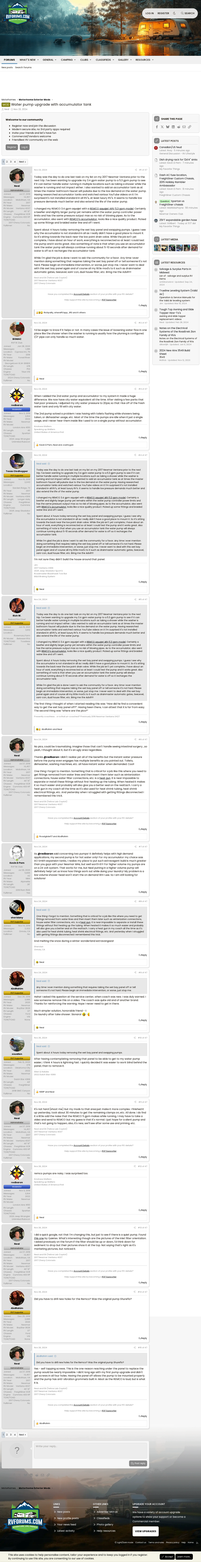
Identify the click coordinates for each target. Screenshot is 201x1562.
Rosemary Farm (22, 635)
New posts (7, 67)
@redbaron (51, 757)
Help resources (106, 1531)
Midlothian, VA (23, 199)
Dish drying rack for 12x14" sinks (178, 159)
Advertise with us (107, 1512)
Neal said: (41, 463)
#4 (140, 455)
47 (146, 169)
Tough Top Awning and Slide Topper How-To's (176, 311)
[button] (38, 60)
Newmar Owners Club (171, 213)
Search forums (23, 67)
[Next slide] (193, 247)
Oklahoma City (22, 1067)
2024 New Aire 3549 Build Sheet (174, 352)
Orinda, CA (24, 931)
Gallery (123, 60)
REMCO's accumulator (83, 219)
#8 (140, 901)
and (52, 729)
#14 (140, 1291)
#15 (140, 1347)
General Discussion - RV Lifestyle (177, 153)
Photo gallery (105, 1524)
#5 (140, 599)
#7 (140, 846)
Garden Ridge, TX (21, 487)
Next (21, 161)
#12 (140, 1166)
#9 (140, 972)
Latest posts (170, 141)
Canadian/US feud (170, 147)
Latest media (169, 239)
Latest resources (173, 262)
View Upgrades (145, 1531)
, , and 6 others (65, 312)
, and (56, 445)
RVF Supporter (109, 299)
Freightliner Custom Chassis (174, 195)
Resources (143, 60)
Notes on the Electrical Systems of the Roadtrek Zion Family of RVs (177, 331)
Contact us (140, 1542)
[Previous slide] (158, 247)
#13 (140, 1227)
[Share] (136, 170)
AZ (28, 875)
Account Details (82, 294)
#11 (140, 1102)
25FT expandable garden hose (178, 220)
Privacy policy (172, 1542)
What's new (27, 60)
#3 (140, 388)
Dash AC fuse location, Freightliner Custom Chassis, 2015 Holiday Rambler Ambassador (176, 180)
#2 (140, 322)
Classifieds (103, 60)
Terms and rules (156, 1542)
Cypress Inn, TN (22, 351)
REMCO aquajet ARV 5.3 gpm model (111, 208)
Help (184, 1542)
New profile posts (68, 1518)
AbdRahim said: (44, 1356)
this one (39, 1238)
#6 (140, 739)
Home (190, 1542)
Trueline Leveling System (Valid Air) (178, 292)
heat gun (104, 778)
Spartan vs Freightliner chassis (171, 202)
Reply (144, 305)
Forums (9, 60)
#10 (140, 1037)
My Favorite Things (169, 169)
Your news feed (66, 1524)
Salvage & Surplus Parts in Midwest (175, 270)
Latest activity (66, 1531)
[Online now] (17, 859)
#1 (140, 169)
